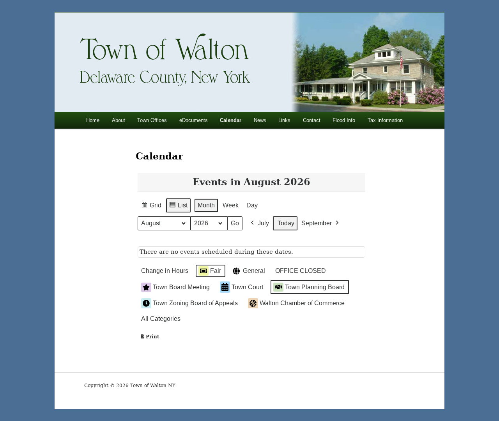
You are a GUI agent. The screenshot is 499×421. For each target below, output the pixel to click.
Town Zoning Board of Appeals (195, 303)
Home (92, 120)
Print (149, 338)
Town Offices (152, 120)
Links (284, 120)
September (316, 223)
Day (252, 205)
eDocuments (193, 120)
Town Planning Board (315, 287)
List (178, 207)
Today (286, 223)
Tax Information (385, 120)
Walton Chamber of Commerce (302, 303)
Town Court (247, 287)
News (260, 120)
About (118, 120)
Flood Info (344, 120)
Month (206, 205)
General (254, 270)
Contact (311, 120)
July (263, 223)
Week (231, 205)
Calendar (230, 120)
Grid (151, 207)
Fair (215, 270)
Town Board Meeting (181, 287)
